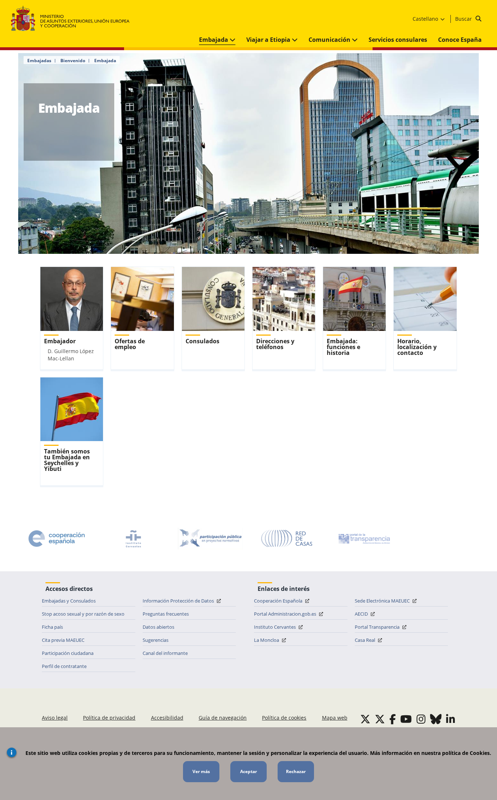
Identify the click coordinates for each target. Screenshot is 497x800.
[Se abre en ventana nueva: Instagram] (421, 719)
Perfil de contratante (64, 666)
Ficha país (52, 627)
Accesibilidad (167, 717)
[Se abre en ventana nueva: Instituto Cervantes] (133, 538)
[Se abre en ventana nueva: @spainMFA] (380, 719)
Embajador (60, 341)
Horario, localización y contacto (417, 347)
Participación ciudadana (68, 653)
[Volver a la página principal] (74, 19)
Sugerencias (155, 640)
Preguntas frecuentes (166, 614)
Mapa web (334, 717)
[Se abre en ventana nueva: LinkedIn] (450, 719)
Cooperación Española (278, 600)
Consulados (202, 341)
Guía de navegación (223, 717)
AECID (362, 614)
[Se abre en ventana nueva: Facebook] (392, 719)
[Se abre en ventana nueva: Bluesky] (436, 719)
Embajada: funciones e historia (343, 347)
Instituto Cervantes (275, 627)
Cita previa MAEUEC (63, 640)
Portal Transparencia (378, 627)
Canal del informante (165, 653)
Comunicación (330, 40)
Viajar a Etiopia (269, 40)
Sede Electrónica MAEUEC (383, 600)
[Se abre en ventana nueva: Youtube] (406, 719)
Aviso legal (55, 717)
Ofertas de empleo (130, 344)
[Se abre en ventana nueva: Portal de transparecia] (363, 538)
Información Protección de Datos (179, 600)
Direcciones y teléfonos (275, 344)
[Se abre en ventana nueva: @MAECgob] (365, 719)
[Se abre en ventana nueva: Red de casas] (287, 538)
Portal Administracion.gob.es (285, 614)
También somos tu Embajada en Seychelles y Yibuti (67, 460)
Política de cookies (284, 717)
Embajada (214, 40)
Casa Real (365, 640)
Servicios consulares (398, 40)
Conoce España (460, 40)
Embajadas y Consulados (69, 600)
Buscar (464, 18)
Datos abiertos (158, 627)
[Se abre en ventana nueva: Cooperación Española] (57, 538)
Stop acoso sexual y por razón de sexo (83, 614)
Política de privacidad (109, 717)
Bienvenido (72, 61)
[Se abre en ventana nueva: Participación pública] (210, 538)
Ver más (201, 771)
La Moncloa (267, 640)
